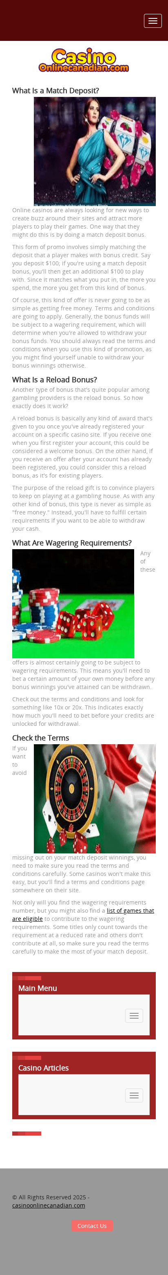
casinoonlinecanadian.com (48, 1205)
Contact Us (92, 1226)
